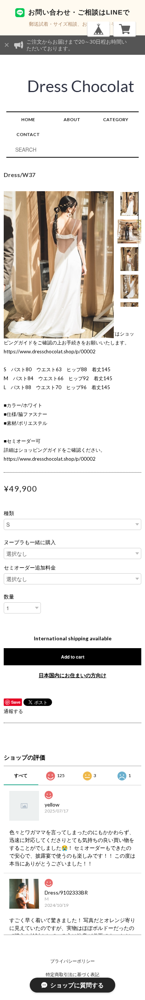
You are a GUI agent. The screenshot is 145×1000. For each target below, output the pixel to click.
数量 (9, 596)
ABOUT (72, 119)
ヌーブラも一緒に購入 (30, 542)
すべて (21, 775)
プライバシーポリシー (72, 961)
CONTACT (28, 134)
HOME (28, 119)
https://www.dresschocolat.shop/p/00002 (50, 351)
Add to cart (72, 656)
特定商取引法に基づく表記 (72, 974)
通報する (13, 711)
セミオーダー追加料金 (30, 567)
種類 (9, 513)
